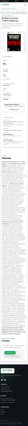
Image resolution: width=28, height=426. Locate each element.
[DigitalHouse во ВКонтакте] (5, 380)
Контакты (3, 411)
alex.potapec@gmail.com (6, 391)
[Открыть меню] (25, 4)
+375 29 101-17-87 (5, 387)
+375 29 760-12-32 (4, 1)
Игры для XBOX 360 (15, 13)
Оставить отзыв (10, 352)
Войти (16, 1)
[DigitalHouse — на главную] (5, 5)
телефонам (17, 334)
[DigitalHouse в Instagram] (2, 380)
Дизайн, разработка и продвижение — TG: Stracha (11, 423)
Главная (3, 13)
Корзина (25, 1)
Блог (2, 409)
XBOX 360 (8, 13)
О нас (2, 414)
